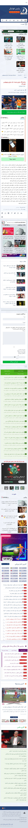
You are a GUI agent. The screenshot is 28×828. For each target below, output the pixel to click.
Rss (4, 808)
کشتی (16, 578)
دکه (8, 581)
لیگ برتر (22, 192)
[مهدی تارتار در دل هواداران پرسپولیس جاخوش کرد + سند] (14, 696)
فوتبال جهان (7, 570)
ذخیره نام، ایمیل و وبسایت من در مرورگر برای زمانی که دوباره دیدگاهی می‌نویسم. (21, 351)
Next (24, 695)
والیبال (25, 578)
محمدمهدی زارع (10, 209)
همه (8, 563)
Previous (3, 695)
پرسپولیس (6, 165)
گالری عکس (24, 581)
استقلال (24, 570)
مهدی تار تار (5, 209)
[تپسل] (2, 30)
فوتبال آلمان (24, 575)
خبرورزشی (17, 207)
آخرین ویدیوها (19, 684)
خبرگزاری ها (20, 75)
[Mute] (5, 151)
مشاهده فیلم (15, 717)
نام (24, 317)
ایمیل (24, 322)
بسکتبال (7, 575)
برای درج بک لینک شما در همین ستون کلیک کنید (14, 461)
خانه (26, 2)
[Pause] (3, 151)
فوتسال (16, 568)
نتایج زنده (14, 494)
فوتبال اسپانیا (24, 573)
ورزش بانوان (7, 578)
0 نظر (15, 90)
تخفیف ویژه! (13, 159)
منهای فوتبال (15, 575)
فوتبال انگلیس (15, 573)
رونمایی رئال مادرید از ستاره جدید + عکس (17, 751)
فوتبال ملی (24, 568)
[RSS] (26, 684)
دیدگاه (23, 330)
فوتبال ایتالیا (7, 573)
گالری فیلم (15, 581)
